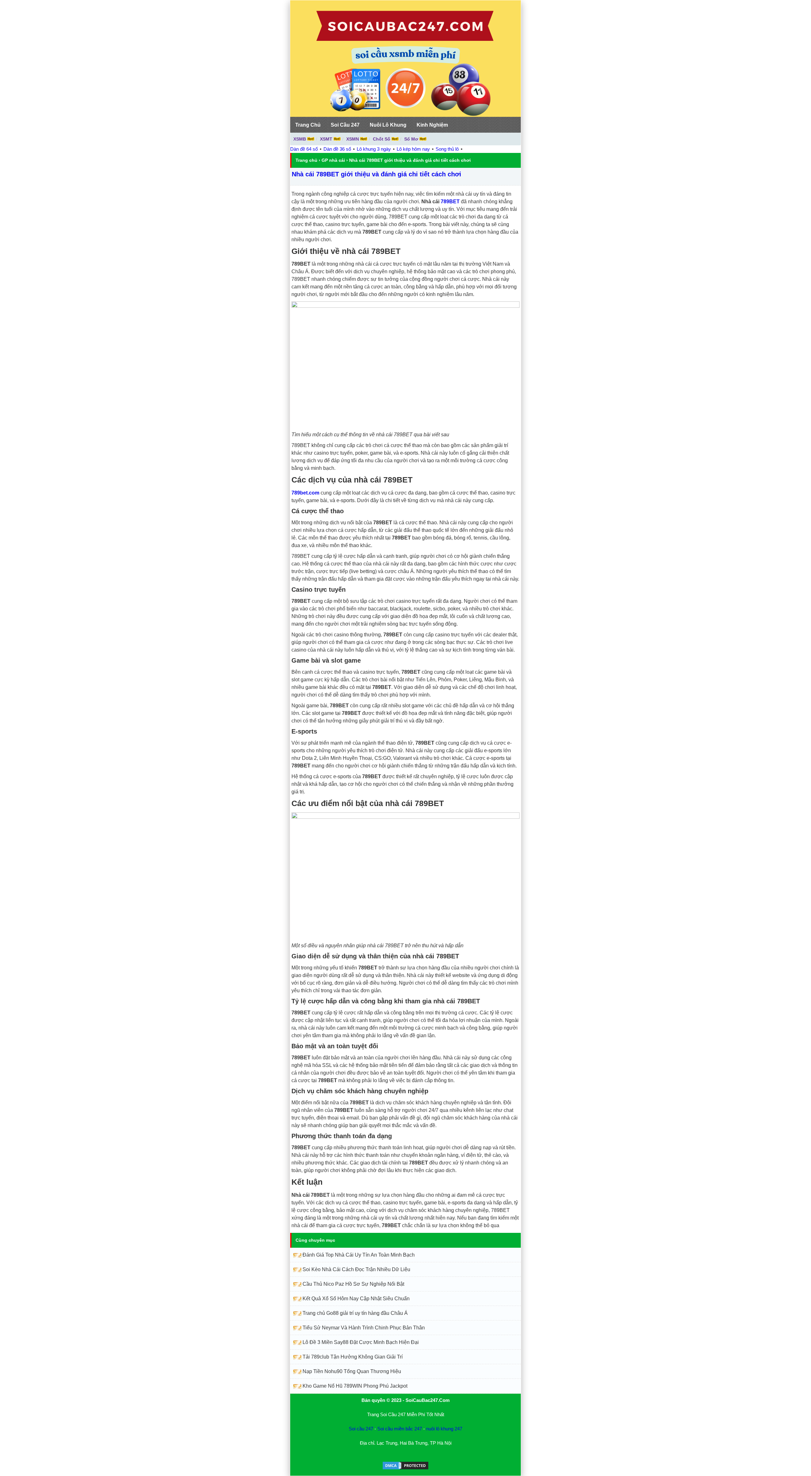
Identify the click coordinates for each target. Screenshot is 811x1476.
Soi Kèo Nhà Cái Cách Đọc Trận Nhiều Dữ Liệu (356, 1269)
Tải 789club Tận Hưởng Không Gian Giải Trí (353, 1356)
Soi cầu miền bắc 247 (399, 1428)
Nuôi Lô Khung (388, 125)
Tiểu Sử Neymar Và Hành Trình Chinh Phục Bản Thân (364, 1327)
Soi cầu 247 (361, 1428)
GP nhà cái (333, 160)
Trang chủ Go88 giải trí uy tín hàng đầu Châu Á (355, 1313)
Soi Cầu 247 (345, 125)
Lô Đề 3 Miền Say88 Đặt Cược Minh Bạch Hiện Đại (361, 1342)
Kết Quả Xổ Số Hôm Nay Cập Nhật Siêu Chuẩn (356, 1298)
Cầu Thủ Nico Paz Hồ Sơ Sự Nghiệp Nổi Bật (353, 1284)
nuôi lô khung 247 (444, 1428)
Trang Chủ (308, 125)
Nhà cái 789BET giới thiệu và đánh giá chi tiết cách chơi (376, 174)
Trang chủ (306, 160)
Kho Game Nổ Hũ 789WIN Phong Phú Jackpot (355, 1386)
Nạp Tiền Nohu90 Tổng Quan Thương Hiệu (352, 1371)
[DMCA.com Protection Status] (405, 1468)
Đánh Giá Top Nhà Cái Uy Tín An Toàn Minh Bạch (359, 1255)
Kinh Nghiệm (432, 125)
